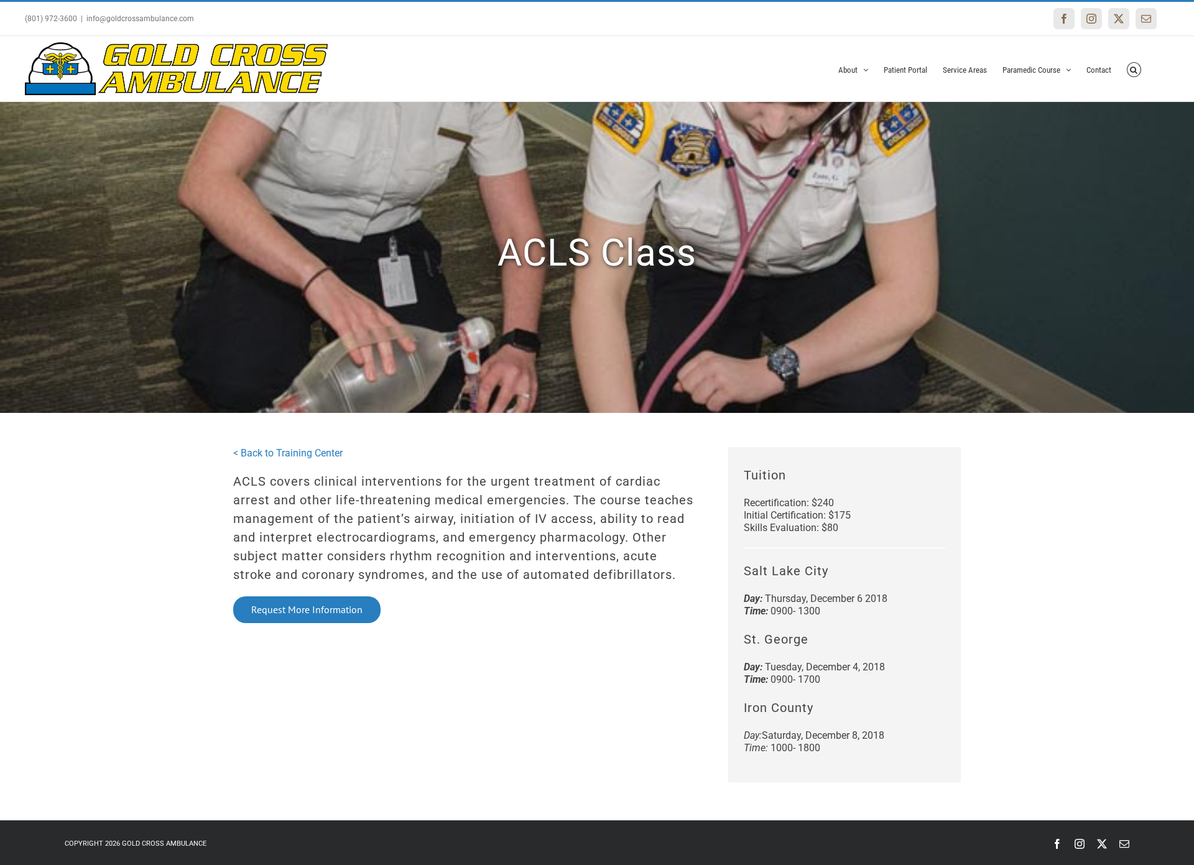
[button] (1134, 68)
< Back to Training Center (288, 453)
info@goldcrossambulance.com (140, 18)
